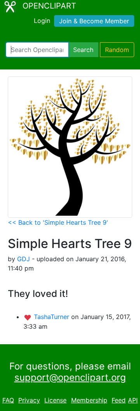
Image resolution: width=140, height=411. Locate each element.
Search (83, 50)
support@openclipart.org (70, 377)
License (55, 400)
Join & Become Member (94, 21)
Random (117, 50)
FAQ (8, 400)
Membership (89, 400)
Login (42, 20)
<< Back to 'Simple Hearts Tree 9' (58, 222)
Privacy (29, 400)
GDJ (23, 259)
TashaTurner (52, 317)
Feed (119, 400)
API (133, 400)
